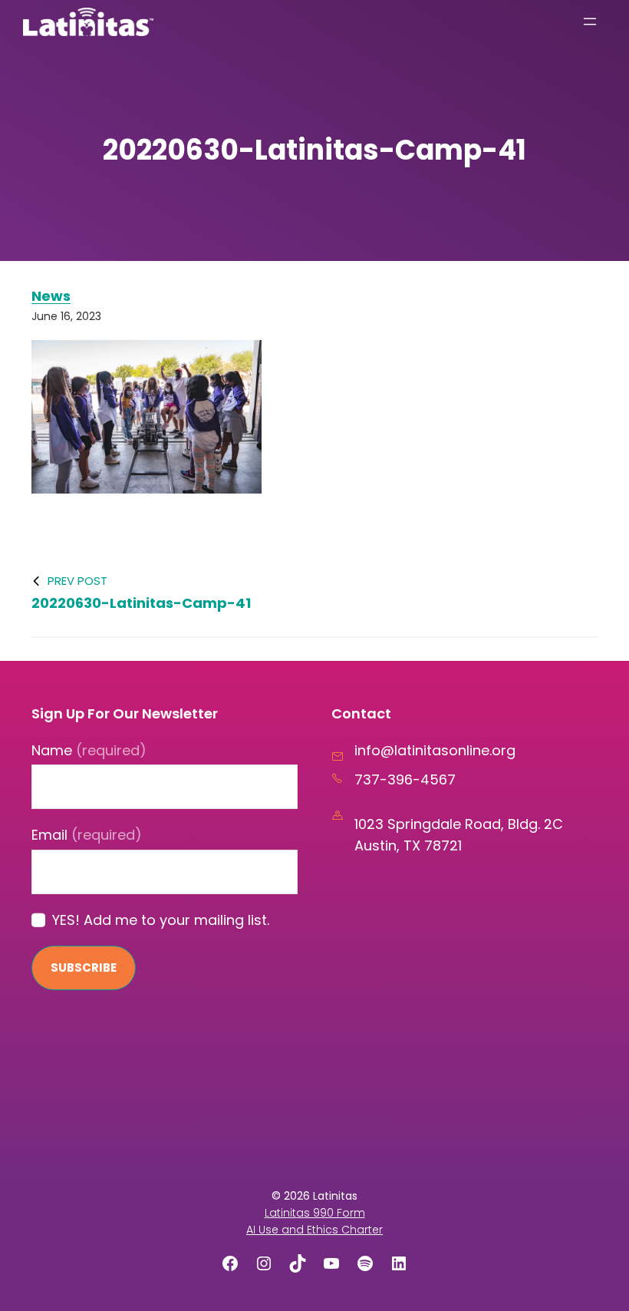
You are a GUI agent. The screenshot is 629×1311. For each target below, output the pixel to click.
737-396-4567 (405, 779)
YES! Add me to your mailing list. (160, 920)
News (51, 295)
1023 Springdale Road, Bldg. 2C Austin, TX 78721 (458, 834)
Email (86, 834)
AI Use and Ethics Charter (314, 1229)
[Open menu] (590, 21)
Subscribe (84, 967)
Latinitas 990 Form (315, 1212)
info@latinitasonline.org (434, 750)
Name (89, 750)
